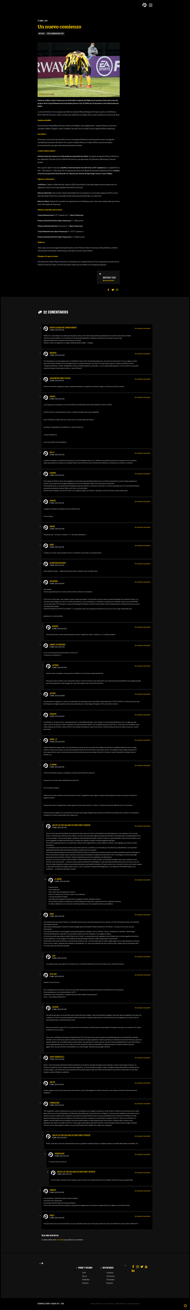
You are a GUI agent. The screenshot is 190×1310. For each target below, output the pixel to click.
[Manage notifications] (185, 1305)
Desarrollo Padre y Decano (47, 1303)
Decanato (109, 1282)
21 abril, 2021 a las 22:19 (56, 976)
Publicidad (85, 1279)
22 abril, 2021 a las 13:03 (64, 1174)
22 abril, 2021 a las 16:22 (59, 958)
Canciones (109, 1272)
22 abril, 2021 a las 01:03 (56, 716)
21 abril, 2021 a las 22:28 (56, 916)
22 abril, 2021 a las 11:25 (59, 827)
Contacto (85, 1282)
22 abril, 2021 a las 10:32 (56, 565)
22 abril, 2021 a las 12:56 (59, 667)
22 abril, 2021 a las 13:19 (56, 503)
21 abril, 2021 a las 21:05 (59, 1138)
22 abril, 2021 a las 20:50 (57, 355)
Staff (84, 1272)
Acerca (84, 1276)
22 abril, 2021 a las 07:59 (56, 647)
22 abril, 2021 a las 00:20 (57, 742)
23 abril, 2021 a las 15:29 (56, 330)
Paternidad (110, 1279)
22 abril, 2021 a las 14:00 (56, 455)
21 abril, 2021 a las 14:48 (56, 1218)
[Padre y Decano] (51, 6)
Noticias (41, 33)
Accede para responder (142, 328)
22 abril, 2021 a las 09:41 (56, 583)
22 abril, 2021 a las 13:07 (59, 1009)
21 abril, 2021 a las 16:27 (56, 1084)
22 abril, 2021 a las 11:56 (56, 547)
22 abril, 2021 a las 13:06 (56, 529)
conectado (60, 1240)
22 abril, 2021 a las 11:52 (61, 1156)
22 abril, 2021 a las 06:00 (57, 696)
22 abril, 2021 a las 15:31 (56, 380)
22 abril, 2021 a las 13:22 (56, 475)
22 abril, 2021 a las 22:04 (61, 881)
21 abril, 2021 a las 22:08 (56, 1059)
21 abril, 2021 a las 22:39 (56, 767)
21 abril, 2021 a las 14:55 (56, 1192)
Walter (52, 1082)
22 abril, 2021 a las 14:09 (56, 399)
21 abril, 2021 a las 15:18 (56, 1105)
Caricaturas (110, 1276)
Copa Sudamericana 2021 (55, 33)
